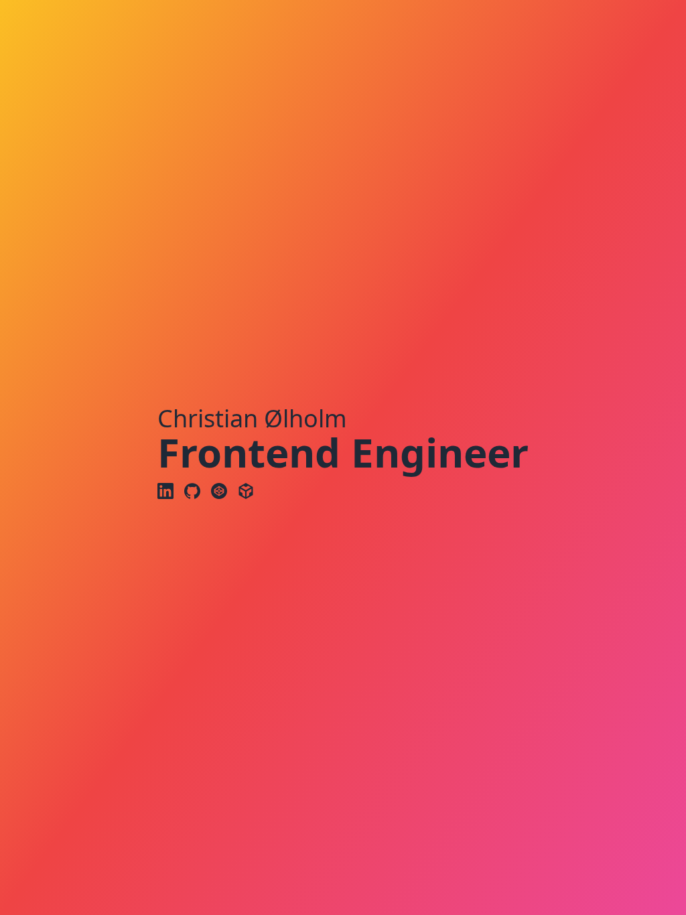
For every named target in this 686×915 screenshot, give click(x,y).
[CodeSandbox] (246, 491)
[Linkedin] (165, 491)
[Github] (192, 491)
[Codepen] (219, 491)
